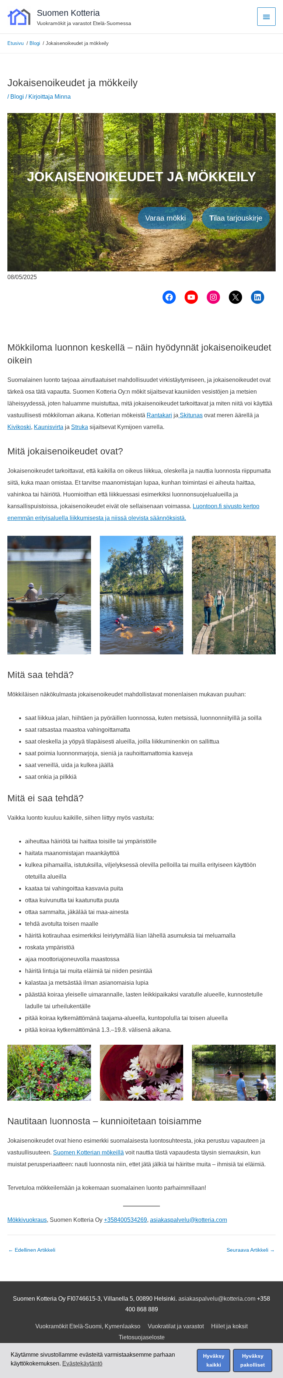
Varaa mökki (165, 218)
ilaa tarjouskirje (235, 218)
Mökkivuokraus (27, 1220)
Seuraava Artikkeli (251, 1250)
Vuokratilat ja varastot (176, 1326)
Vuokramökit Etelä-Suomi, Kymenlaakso (87, 1326)
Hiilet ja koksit (229, 1326)
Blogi (17, 97)
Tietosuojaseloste (142, 1337)
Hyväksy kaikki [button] (213, 1360)
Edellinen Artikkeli (31, 1250)
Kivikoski (19, 427)
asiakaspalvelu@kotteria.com (188, 1220)
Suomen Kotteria (68, 13)
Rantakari (159, 415)
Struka (79, 427)
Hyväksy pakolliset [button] (252, 1360)
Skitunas (190, 415)
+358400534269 (125, 1220)
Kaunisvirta (48, 427)
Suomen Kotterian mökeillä (88, 1152)
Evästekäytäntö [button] (82, 1363)
